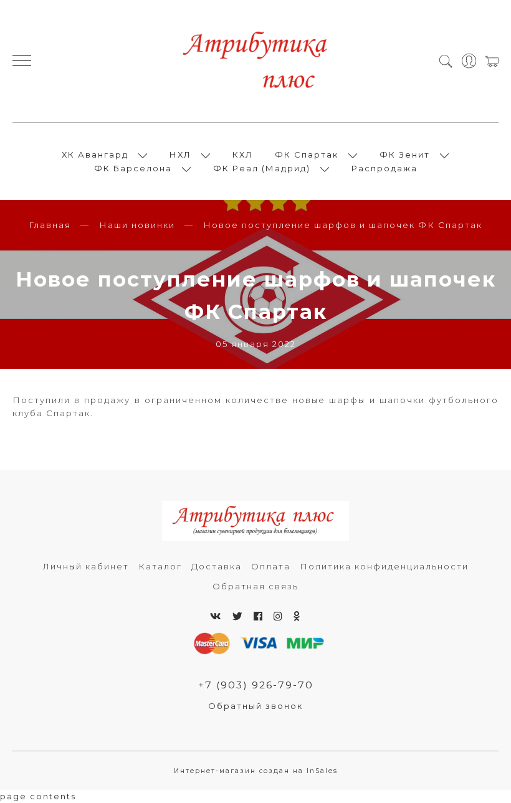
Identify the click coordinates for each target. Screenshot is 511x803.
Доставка (216, 566)
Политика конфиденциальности (384, 566)
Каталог (160, 566)
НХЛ (180, 154)
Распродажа (384, 168)
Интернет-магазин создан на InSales (256, 771)
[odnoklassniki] (297, 616)
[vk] (216, 616)
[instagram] (279, 616)
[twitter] (238, 616)
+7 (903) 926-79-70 (255, 685)
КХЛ (242, 154)
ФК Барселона (133, 168)
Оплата (270, 566)
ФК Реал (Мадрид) (261, 168)
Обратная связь (255, 586)
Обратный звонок (255, 706)
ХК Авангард (95, 154)
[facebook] (259, 616)
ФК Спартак (306, 154)
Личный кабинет (86, 566)
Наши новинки (137, 225)
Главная (50, 225)
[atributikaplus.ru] (256, 61)
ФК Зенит (405, 154)
